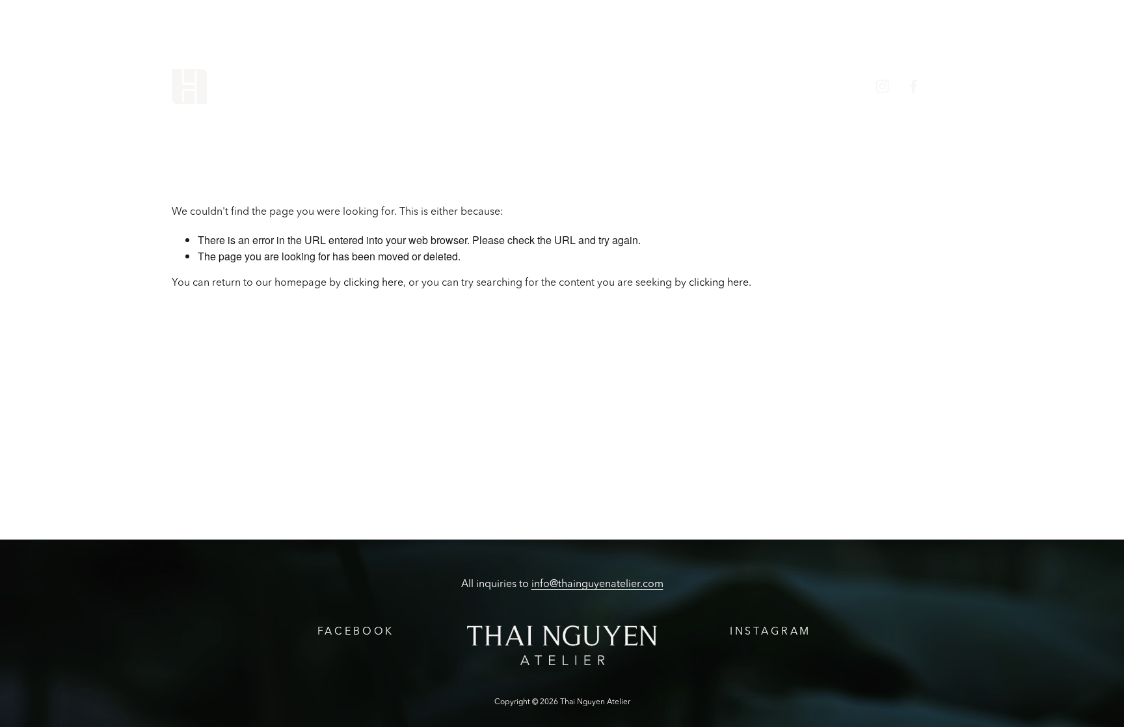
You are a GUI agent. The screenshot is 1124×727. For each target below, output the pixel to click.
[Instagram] (882, 86)
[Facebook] (913, 86)
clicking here (373, 283)
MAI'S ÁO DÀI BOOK (659, 86)
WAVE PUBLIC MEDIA (792, 86)
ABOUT (400, 86)
